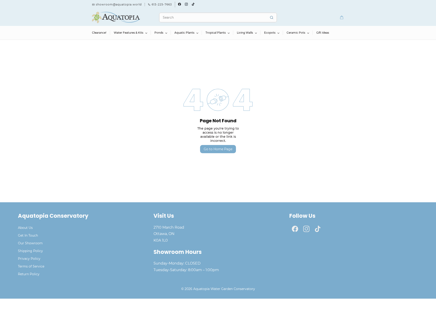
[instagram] (186, 4)
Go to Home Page (218, 149)
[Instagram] (306, 228)
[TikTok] (317, 228)
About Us (25, 228)
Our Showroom (30, 243)
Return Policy (29, 274)
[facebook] (179, 4)
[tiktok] (193, 4)
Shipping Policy (30, 251)
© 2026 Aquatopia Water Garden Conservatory (218, 289)
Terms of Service (31, 266)
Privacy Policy (29, 259)
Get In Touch (28, 235)
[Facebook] (295, 228)
